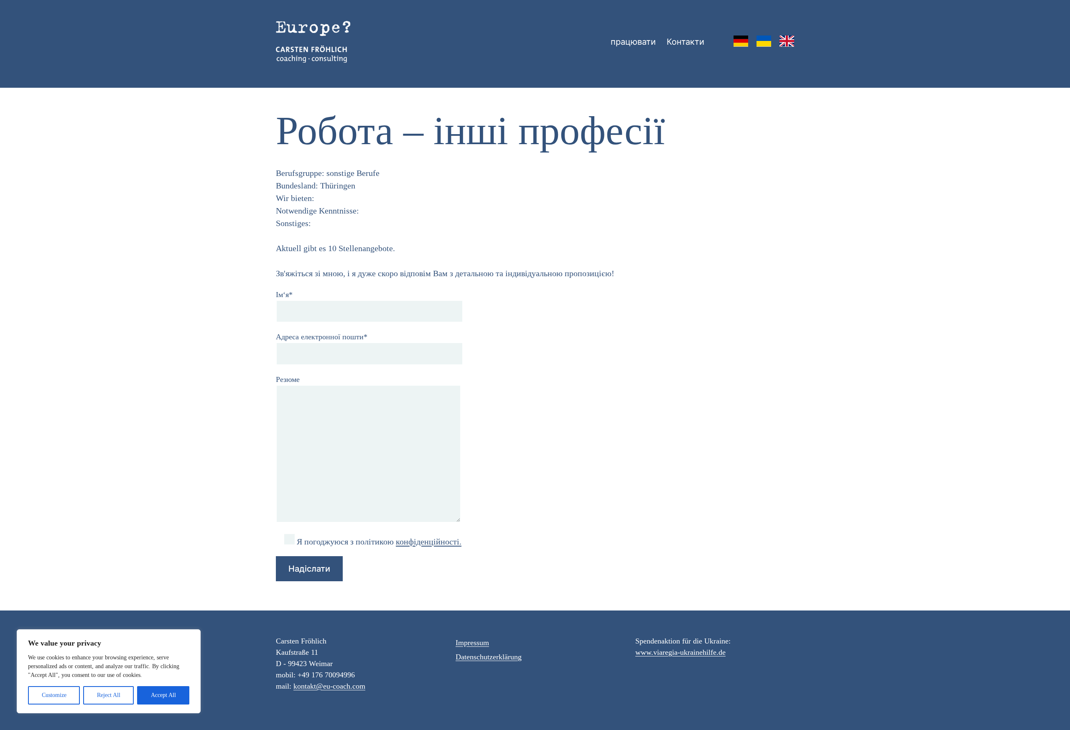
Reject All (108, 695)
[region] (109, 671)
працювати (633, 42)
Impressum (472, 642)
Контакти (685, 42)
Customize (54, 695)
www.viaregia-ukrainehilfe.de (680, 652)
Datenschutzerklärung (489, 657)
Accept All (163, 695)
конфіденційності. (428, 541)
